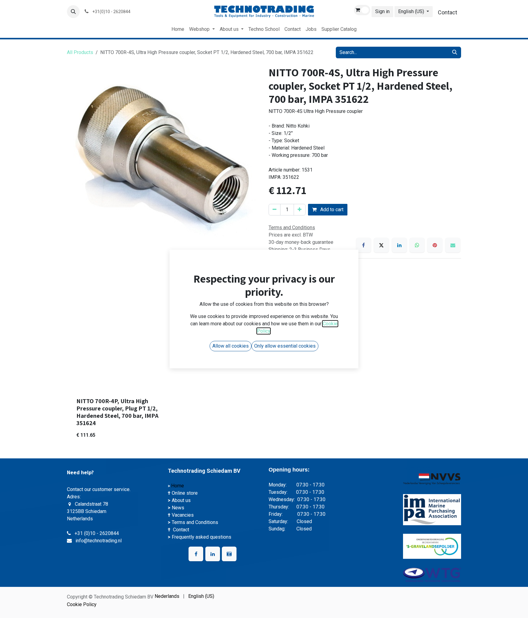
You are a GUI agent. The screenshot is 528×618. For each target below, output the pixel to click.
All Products (80, 52)
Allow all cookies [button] (230, 346)
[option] (264, 372)
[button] (73, 11)
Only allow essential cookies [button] (285, 346)
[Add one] (300, 209)
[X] (381, 245)
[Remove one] (274, 209)
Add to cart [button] (331, 209)
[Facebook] (363, 245)
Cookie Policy (82, 604)
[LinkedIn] (399, 245)
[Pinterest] (434, 245)
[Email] (453, 245)
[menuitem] (178, 29)
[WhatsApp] (417, 245)
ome (179, 486)
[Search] (454, 52)
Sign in (382, 11)
